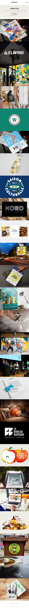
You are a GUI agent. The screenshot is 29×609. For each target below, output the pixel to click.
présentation (14, 14)
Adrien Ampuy (14, 2)
